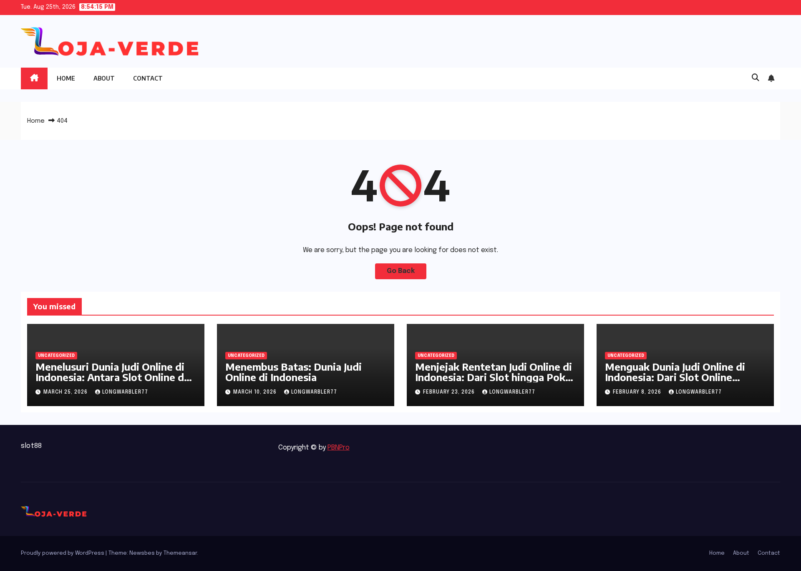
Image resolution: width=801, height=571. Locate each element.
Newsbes (142, 553)
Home (66, 78)
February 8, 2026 (638, 392)
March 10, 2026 (255, 392)
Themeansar (180, 553)
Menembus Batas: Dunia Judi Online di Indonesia (293, 371)
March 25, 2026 (66, 392)
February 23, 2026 (449, 392)
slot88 (31, 446)
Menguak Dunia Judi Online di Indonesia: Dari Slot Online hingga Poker (675, 377)
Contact (148, 78)
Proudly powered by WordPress (63, 553)
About (104, 78)
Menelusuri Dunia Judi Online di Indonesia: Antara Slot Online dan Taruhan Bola (115, 377)
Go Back (401, 271)
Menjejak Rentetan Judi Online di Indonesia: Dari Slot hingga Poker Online (495, 377)
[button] (755, 78)
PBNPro (338, 447)
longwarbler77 (125, 392)
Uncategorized (56, 356)
